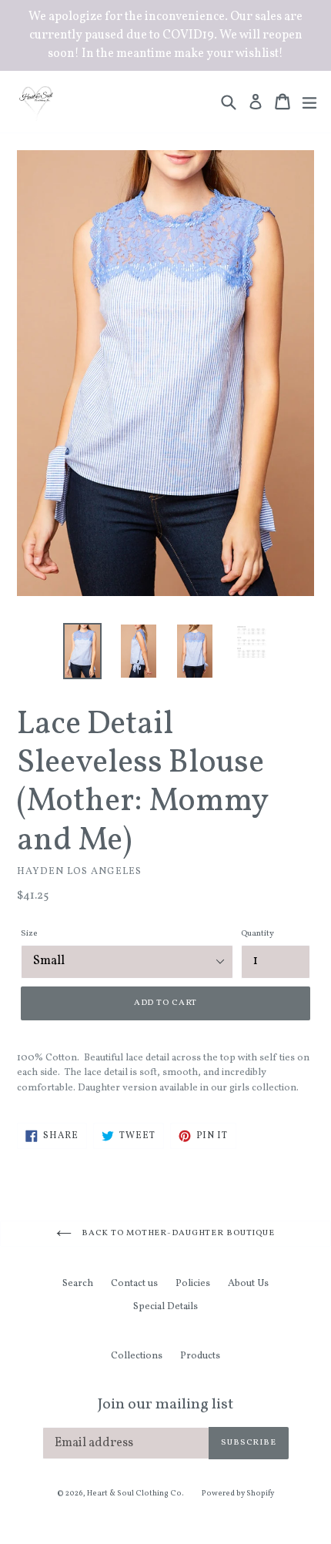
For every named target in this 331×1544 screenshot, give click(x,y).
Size (29, 933)
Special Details (165, 1307)
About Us (248, 1284)
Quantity (257, 933)
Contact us (134, 1284)
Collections (136, 1356)
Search (77, 1284)
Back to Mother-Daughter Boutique (177, 1233)
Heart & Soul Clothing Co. (135, 1493)
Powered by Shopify (238, 1493)
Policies (193, 1284)
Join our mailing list (165, 1404)
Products (200, 1356)
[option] (82, 651)
